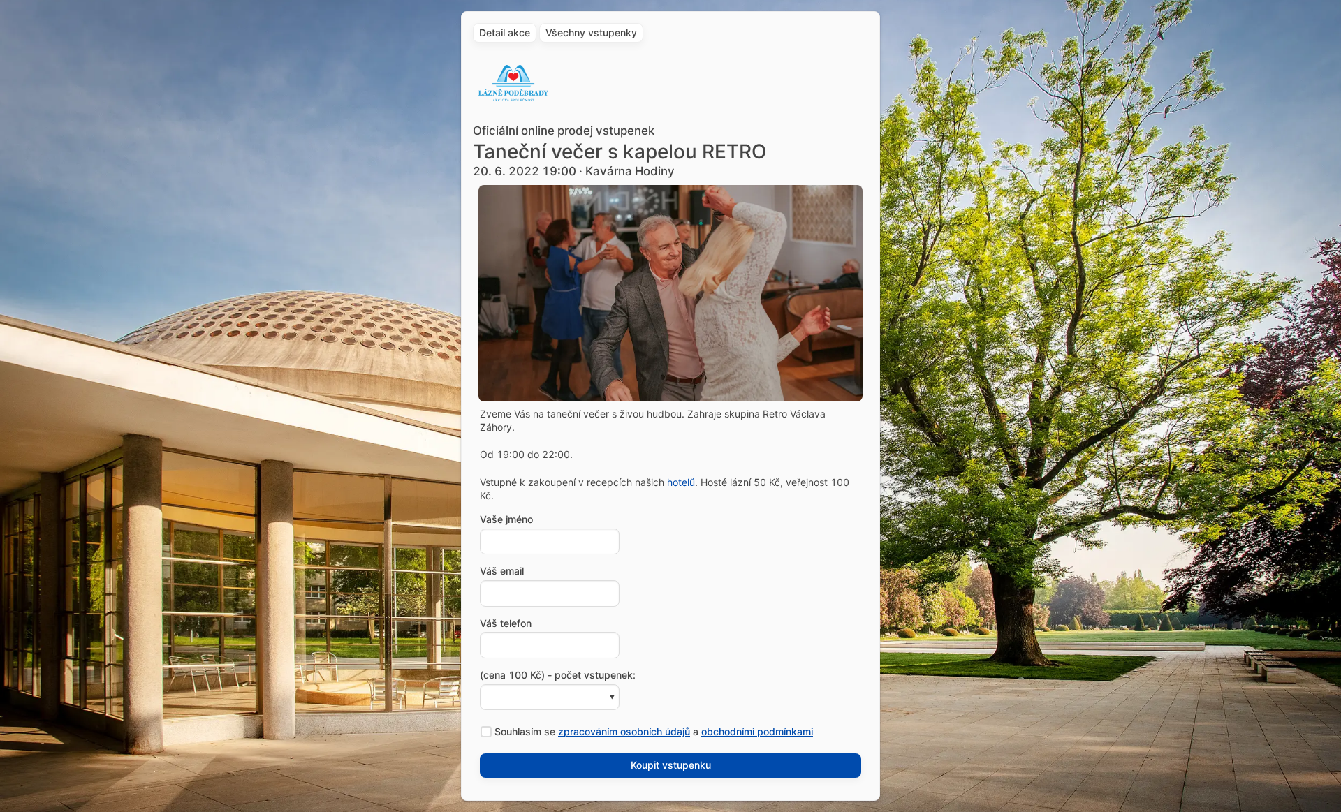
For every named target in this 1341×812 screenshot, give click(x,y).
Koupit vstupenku (671, 765)
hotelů (681, 482)
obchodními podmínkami (757, 731)
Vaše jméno (506, 519)
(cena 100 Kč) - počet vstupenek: (558, 675)
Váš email (502, 571)
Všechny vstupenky (591, 32)
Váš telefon (506, 623)
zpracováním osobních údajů (624, 731)
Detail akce (504, 32)
